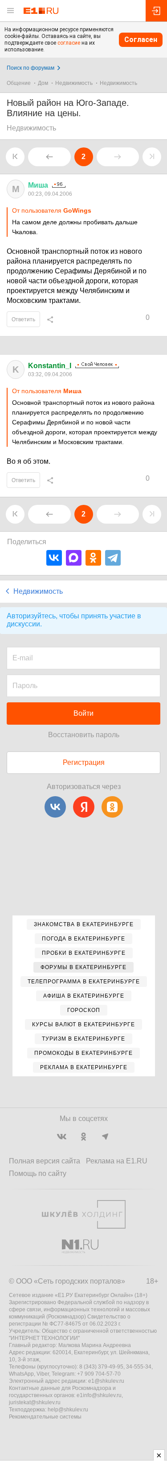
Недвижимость (74, 83)
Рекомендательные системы (45, 1417)
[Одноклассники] (93, 558)
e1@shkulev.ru (106, 1381)
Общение (19, 83)
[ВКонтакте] (54, 558)
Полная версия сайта (44, 1161)
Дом (43, 83)
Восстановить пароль (83, 735)
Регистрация (84, 762)
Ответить (23, 319)
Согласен (140, 39)
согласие (68, 43)
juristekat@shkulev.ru (35, 1402)
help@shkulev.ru (68, 1409)
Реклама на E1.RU (116, 1161)
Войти (83, 713)
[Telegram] (113, 558)
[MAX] (73, 558)
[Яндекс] (83, 807)
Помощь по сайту (37, 1173)
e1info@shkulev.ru (99, 1395)
